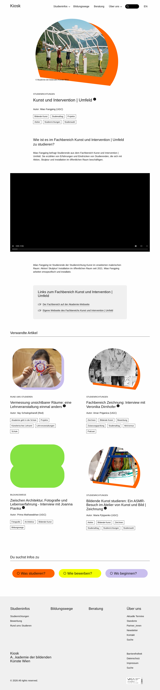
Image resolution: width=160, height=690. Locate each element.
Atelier (37, 122)
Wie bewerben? (79, 573)
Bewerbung (122, 420)
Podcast (91, 431)
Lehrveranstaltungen (45, 426)
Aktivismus (129, 426)
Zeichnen (92, 420)
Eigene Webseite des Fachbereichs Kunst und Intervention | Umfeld (78, 310)
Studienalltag (57, 116)
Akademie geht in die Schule (23, 420)
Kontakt (131, 635)
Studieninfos (20, 609)
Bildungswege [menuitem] (81, 6)
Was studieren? (32, 573)
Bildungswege (18, 495)
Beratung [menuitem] (99, 6)
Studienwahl (69, 122)
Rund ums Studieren (21, 397)
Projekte (71, 116)
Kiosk (15, 5)
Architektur (29, 522)
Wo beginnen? (125, 573)
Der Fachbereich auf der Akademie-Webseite (66, 304)
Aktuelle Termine (135, 616)
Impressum (132, 663)
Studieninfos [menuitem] (60, 6)
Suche (130, 639)
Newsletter (132, 630)
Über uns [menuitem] (114, 6)
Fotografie (15, 522)
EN (145, 6)
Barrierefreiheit (134, 653)
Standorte (132, 621)
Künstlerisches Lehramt (21, 426)
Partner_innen (134, 625)
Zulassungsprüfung (96, 426)
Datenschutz (133, 658)
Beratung (96, 609)
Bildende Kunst (41, 116)
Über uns (134, 609)
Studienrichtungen (44, 94)
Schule (14, 431)
